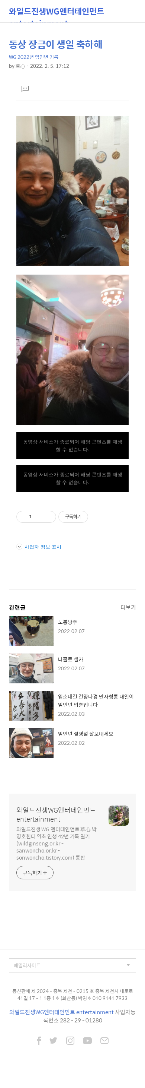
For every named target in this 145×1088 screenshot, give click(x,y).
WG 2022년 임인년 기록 (33, 57)
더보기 (128, 607)
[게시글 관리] (47, 516)
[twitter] (53, 1041)
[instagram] (70, 1041)
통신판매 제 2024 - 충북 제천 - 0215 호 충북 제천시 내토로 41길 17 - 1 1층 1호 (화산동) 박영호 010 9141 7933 (72, 994)
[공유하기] (38, 516)
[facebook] (39, 1041)
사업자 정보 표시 (43, 547)
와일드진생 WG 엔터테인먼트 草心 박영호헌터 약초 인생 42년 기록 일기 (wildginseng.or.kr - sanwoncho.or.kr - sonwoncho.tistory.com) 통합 (56, 843)
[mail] (104, 1041)
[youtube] (87, 1041)
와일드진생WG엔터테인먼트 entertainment (56, 13)
